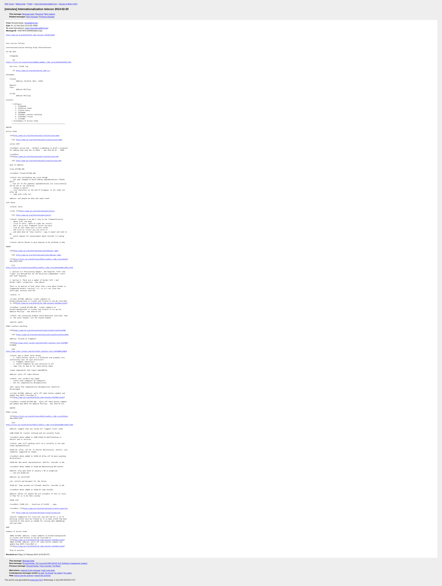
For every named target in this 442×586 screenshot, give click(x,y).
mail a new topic (48, 570)
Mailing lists (20, 4)
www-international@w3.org (46, 4)
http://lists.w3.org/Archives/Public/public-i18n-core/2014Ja (40, 259)
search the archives (43, 576)
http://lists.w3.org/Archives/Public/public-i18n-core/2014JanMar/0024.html (39, 425)
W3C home (9, 4)
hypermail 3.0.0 (36, 580)
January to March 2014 (68, 4)
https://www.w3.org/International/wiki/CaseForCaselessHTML (39, 330)
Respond (39, 14)
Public (30, 4)
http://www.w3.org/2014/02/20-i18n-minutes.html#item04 (30, 35)
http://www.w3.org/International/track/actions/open (36, 135)
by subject (59, 573)
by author (68, 573)
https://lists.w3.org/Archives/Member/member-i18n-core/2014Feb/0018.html (38, 62)
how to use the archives (23, 576)
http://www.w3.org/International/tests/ (37, 211)
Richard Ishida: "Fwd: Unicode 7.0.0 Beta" (43, 566)
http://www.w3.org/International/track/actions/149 (35, 156)
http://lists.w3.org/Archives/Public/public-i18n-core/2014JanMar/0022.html (39, 267)
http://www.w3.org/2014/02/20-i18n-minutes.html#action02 (38, 397)
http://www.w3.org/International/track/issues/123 (45, 508)
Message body (28, 14)
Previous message (46, 17)
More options (49, 14)
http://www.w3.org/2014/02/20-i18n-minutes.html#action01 (41, 303)
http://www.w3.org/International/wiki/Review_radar (35, 251)
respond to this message (30, 570)
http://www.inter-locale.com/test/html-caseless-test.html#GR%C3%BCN (36, 351)
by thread (49, 573)
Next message (32, 17)
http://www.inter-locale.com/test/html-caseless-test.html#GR (40, 343)
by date (41, 573)
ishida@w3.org (31, 23)
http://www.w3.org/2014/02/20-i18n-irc (33, 70)
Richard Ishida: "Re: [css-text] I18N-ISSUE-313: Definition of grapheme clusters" (55, 563)
